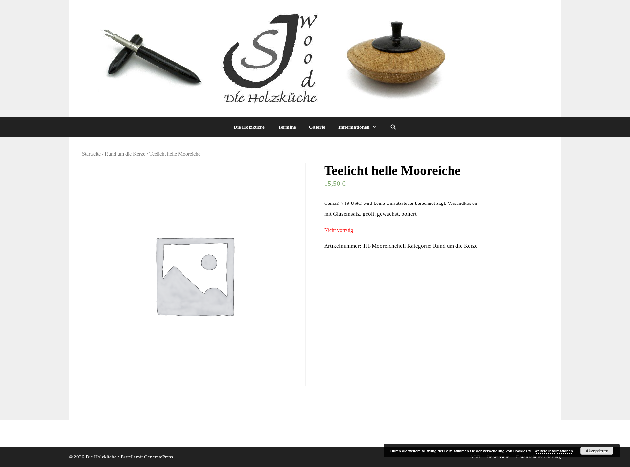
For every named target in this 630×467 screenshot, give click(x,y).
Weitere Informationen (554, 450)
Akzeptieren (597, 451)
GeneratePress (158, 456)
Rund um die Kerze (125, 154)
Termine (287, 127)
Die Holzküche (249, 127)
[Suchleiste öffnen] (393, 127)
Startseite (91, 154)
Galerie (317, 127)
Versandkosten (462, 203)
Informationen (353, 127)
